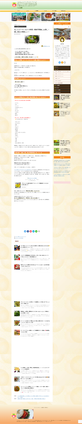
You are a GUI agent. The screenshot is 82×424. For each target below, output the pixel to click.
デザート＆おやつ (58, 80)
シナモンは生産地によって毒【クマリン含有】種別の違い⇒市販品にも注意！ (62, 175)
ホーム (19, 10)
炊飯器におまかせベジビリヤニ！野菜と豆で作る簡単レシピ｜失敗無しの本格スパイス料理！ (62, 164)
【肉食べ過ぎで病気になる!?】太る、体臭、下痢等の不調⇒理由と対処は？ (31, 398)
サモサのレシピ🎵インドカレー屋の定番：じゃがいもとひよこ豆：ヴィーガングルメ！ (62, 168)
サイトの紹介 (54, 10)
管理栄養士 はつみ (46, 46)
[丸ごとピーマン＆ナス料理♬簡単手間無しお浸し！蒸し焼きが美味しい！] (33, 231)
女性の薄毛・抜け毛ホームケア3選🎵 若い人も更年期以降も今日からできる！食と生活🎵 (62, 171)
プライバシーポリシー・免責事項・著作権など (41, 407)
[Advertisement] (23, 219)
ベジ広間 (19, 7)
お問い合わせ (63, 10)
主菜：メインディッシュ (59, 73)
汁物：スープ (57, 78)
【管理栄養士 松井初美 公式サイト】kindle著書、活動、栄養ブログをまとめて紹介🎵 (62, 161)
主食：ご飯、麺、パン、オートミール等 (61, 71)
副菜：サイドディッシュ (22, 236)
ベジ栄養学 (36, 10)
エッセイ (45, 10)
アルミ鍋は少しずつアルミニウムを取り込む (22, 169)
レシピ (27, 10)
